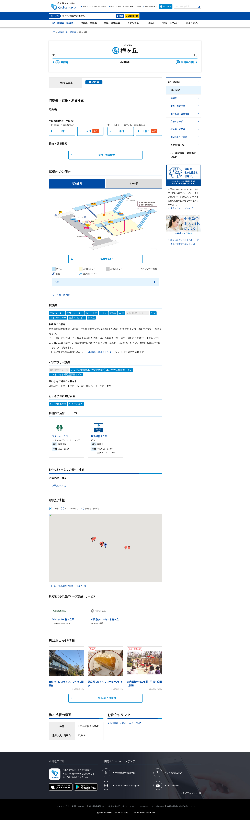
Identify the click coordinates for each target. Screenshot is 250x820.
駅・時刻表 (174, 82)
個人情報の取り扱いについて (121, 806)
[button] (129, 548)
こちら (73, 777)
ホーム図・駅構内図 (180, 114)
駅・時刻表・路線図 (63, 23)
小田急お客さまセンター (101, 352)
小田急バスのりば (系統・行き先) (66, 586)
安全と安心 (191, 23)
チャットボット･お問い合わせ (94, 7)
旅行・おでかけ (170, 23)
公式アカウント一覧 (192, 793)
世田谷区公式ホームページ (124, 723)
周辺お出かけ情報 (106, 698)
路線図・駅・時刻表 (67, 32)
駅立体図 (77, 183)
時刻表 (174, 98)
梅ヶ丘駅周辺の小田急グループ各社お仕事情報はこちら (184, 242)
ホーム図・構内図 (61, 295)
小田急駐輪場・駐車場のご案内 (183, 155)
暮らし (151, 23)
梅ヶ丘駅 (175, 90)
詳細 (121, 16)
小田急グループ (151, 7)
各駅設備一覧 (177, 145)
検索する (199, 6)
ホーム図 (133, 183)
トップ (52, 32)
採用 (139, 7)
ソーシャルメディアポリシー (151, 806)
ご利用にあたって (78, 806)
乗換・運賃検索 (112, 23)
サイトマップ (61, 806)
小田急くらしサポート (180, 208)
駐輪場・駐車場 (178, 129)
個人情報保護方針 (97, 806)
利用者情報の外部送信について (181, 806)
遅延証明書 (133, 16)
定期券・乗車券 (89, 23)
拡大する (105, 259)
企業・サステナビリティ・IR (122, 7)
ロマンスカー (134, 23)
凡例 (56, 282)
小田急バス (57, 485)
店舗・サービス (178, 121)
